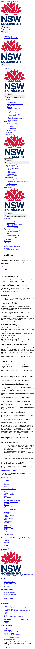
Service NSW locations (10, 583)
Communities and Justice (10, 609)
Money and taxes (11, 174)
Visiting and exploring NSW (14, 224)
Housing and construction (13, 114)
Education (6, 613)
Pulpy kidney (7, 525)
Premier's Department (9, 618)
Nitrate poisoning (8, 518)
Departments (5, 603)
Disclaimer (6, 597)
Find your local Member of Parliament (14, 631)
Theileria (6, 530)
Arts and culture (11, 221)
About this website (7, 589)
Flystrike (6, 508)
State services (7, 585)
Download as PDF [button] (6, 538)
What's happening (9, 218)
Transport (6, 621)
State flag (6, 586)
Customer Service (8, 612)
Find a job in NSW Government (12, 634)
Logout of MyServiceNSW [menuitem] (11, 38)
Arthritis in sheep (8, 493)
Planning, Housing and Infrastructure (13, 616)
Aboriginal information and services (16, 101)
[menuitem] (8, 35)
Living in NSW (9, 99)
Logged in (5, 32)
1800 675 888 (26, 299)
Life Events (10, 117)
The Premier (7, 628)
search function (9, 473)
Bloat (5, 496)
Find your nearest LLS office (8, 470)
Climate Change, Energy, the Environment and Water (17, 607)
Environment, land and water (14, 108)
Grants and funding (12, 111)
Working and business (10, 165)
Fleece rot (6, 505)
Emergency (10, 107)
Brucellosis (7, 503)
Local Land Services (27, 574)
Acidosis (6, 491)
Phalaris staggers (8, 521)
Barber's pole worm (9, 494)
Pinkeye (6, 519)
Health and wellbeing (12, 112)
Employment (10, 171)
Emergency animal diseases (11, 502)
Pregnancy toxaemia (9, 524)
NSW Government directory (11, 600)
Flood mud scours (8, 506)
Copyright (6, 595)
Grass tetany (7, 510)
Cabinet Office (7, 606)
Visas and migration (12, 120)
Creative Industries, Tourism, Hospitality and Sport (17, 610)
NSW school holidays (12, 227)
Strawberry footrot (8, 528)
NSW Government (7, 625)
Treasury (6, 622)
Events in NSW (11, 223)
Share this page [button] (27, 538)
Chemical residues (8, 533)
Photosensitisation (8, 522)
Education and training (13, 105)
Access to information (9, 592)
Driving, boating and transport (15, 104)
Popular (3, 579)
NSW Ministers (8, 630)
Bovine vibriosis (8, 497)
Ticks (5, 531)
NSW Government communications (13, 637)
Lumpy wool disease (9, 516)
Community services (12, 102)
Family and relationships (13, 110)
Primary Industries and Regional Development (16, 619)
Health (5, 615)
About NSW (10, 220)
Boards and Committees (10, 633)
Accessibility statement (10, 594)
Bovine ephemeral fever (10, 499)
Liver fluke (7, 513)
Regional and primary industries (15, 118)
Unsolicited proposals (9, 639)
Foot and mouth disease (10, 509)
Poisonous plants (8, 534)
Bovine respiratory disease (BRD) (12, 500)
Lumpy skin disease (9, 515)
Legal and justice (11, 115)
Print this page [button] (17, 538)
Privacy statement (8, 598)
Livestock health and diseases (8, 489)
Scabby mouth (7, 527)
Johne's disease (8, 512)
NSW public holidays (12, 226)
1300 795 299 (29, 298)
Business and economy (13, 168)
